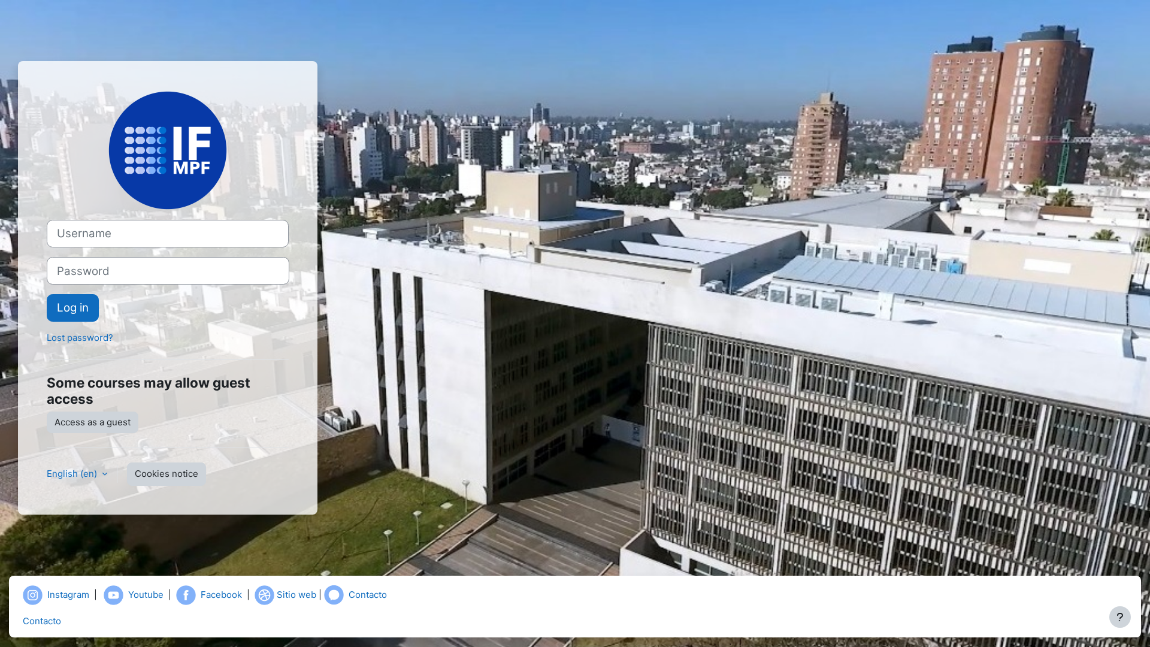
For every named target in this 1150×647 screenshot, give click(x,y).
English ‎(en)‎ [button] (73, 473)
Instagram (68, 594)
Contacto (368, 594)
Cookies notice (166, 473)
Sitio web (296, 594)
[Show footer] (1120, 617)
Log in (73, 308)
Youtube (146, 594)
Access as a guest (93, 422)
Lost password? (80, 337)
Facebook (221, 594)
